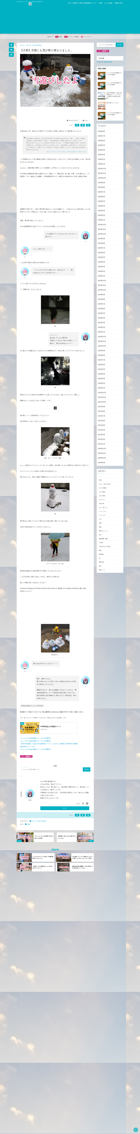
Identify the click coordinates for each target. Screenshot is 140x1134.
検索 (87, 769)
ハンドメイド (87, 36)
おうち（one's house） (35, 45)
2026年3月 (101, 154)
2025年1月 (101, 220)
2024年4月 (101, 262)
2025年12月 (102, 168)
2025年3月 (101, 210)
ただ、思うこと (103, 507)
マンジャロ (102, 515)
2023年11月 (102, 285)
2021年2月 (101, 439)
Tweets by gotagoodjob (104, 62)
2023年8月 (101, 299)
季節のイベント (103, 531)
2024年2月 (101, 271)
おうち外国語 (102, 488)
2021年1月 (101, 444)
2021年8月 (101, 411)
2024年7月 (101, 248)
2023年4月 (101, 318)
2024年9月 (101, 238)
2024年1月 (101, 276)
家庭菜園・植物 (103, 538)
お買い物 (101, 503)
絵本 (100, 566)
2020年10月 (102, 458)
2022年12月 (102, 336)
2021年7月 (101, 416)
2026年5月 (101, 145)
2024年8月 (101, 243)
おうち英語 (108, 3)
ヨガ (100, 519)
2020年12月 (102, 448)
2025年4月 (101, 206)
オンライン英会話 (73, 36)
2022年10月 (102, 346)
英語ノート (102, 570)
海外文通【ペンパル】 (27, 746)
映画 (100, 550)
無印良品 (101, 562)
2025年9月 (101, 182)
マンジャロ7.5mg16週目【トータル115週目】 (35, 738)
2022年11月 (102, 341)
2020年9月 (101, 462)
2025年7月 (101, 192)
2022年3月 (101, 378)
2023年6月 (101, 308)
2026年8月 (101, 131)
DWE (100, 3)
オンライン (102, 499)
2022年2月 (101, 383)
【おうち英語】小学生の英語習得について (82, 3)
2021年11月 (102, 397)
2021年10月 (102, 402)
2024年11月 (102, 229)
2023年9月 (101, 294)
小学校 (101, 542)
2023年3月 (101, 322)
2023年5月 (101, 313)
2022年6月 (101, 364)
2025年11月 (102, 173)
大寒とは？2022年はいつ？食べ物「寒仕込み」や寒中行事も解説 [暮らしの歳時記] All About (66, 151)
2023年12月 (102, 280)
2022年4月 (101, 374)
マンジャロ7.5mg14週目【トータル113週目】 (35, 749)
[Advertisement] (70, 20)
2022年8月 (101, 355)
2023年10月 (102, 290)
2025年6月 (101, 196)
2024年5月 (101, 257)
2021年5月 (101, 425)
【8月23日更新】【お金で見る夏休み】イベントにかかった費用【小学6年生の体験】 (49, 744)
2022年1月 (101, 388)
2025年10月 (102, 178)
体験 (100, 527)
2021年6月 (101, 420)
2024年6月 (101, 252)
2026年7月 (101, 136)
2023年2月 (101, 327)
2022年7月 (101, 360)
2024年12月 (102, 224)
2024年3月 (101, 266)
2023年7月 (101, 304)
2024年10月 (102, 234)
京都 (28, 824)
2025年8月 (101, 187)
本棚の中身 (118, 3)
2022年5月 (101, 369)
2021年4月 (101, 430)
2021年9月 (101, 406)
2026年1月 (101, 164)
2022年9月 (101, 350)
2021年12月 (102, 392)
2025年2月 (101, 215)
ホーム (22, 45)
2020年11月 (102, 453)
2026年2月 (101, 159)
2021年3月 (101, 434)
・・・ (101, 476)
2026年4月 (101, 150)
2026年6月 (101, 140)
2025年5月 (101, 201)
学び (100, 534)
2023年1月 (101, 332)
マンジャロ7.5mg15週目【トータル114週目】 (35, 741)
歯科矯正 (101, 554)
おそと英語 (102, 495)
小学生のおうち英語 (104, 546)
